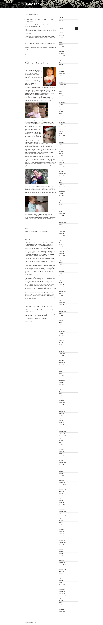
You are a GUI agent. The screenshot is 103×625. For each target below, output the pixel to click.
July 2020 (61, 177)
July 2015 (61, 277)
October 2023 (61, 106)
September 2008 (62, 435)
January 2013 (61, 329)
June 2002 (61, 602)
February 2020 (62, 186)
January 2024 (61, 100)
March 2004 (61, 555)
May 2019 (61, 206)
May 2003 (61, 578)
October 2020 (62, 171)
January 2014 (61, 304)
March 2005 (61, 529)
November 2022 (62, 124)
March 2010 (61, 400)
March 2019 (61, 211)
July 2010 (61, 391)
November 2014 (62, 289)
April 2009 (61, 420)
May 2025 (61, 66)
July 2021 (61, 151)
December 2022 (62, 122)
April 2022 (61, 131)
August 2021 (61, 149)
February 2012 (62, 353)
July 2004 (61, 546)
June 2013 (61, 318)
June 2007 (61, 469)
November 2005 (62, 511)
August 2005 (61, 518)
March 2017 (61, 249)
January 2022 (61, 137)
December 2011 (62, 358)
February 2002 (62, 611)
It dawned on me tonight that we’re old (38, 307)
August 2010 (61, 389)
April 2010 (61, 398)
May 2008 (61, 444)
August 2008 (61, 438)
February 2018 (62, 231)
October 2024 (61, 82)
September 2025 (62, 57)
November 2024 (62, 80)
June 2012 (61, 344)
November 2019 (62, 193)
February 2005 (62, 531)
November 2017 (62, 235)
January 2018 (61, 233)
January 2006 (61, 506)
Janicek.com (33, 4)
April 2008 (61, 446)
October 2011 (61, 360)
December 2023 (62, 102)
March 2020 (61, 184)
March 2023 (61, 115)
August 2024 (61, 86)
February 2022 (62, 135)
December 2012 (62, 331)
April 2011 (61, 373)
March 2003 (61, 582)
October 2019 (61, 195)
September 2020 (62, 173)
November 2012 (62, 333)
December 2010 (62, 380)
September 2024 (62, 84)
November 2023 (62, 104)
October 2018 (61, 220)
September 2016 (62, 257)
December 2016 (62, 255)
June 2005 (61, 522)
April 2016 (61, 262)
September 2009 (62, 411)
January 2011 (61, 377)
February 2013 (62, 326)
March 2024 (61, 95)
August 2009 (61, 413)
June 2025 (61, 64)
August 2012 (61, 340)
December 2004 (62, 535)
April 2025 (61, 69)
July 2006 (61, 493)
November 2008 (62, 431)
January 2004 (61, 560)
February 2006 (62, 504)
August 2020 (61, 175)
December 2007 (62, 455)
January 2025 (61, 75)
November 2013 (62, 306)
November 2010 (62, 382)
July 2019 (61, 202)
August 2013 (61, 313)
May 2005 (61, 524)
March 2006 (61, 502)
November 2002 (62, 591)
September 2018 (62, 222)
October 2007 (62, 460)
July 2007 (61, 466)
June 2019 (61, 204)
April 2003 (61, 580)
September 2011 (62, 362)
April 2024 (61, 93)
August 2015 (61, 275)
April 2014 (61, 300)
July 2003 (61, 573)
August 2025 (61, 60)
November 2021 (62, 142)
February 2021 (62, 162)
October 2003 (62, 566)
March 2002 (61, 609)
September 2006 (62, 489)
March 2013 (61, 324)
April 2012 (61, 349)
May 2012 (61, 346)
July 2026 (61, 37)
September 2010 (62, 386)
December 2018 (62, 217)
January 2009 (61, 426)
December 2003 (62, 562)
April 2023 (61, 113)
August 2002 (61, 598)
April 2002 (61, 606)
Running (60, 22)
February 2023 (62, 117)
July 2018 (61, 226)
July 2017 (61, 242)
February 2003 (62, 584)
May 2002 (61, 604)
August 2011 (61, 364)
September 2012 (62, 337)
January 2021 (61, 164)
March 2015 (61, 282)
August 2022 (61, 128)
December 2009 (62, 406)
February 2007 (62, 478)
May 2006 (61, 498)
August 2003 (61, 571)
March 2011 (61, 375)
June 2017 (61, 244)
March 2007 (61, 475)
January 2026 (61, 51)
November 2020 (62, 169)
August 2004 (61, 544)
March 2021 (61, 160)
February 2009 (62, 424)
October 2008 (62, 433)
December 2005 (62, 509)
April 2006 (61, 500)
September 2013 (62, 311)
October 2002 (62, 593)
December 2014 (62, 286)
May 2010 (61, 395)
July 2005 (61, 520)
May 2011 (61, 371)
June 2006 (61, 495)
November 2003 (62, 564)
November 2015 (62, 271)
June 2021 (61, 153)
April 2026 (61, 44)
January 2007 (61, 480)
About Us (61, 20)
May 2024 (61, 91)
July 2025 (61, 62)
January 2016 (61, 266)
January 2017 (61, 253)
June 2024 (61, 88)
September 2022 (62, 126)
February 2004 (62, 558)
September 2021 (62, 146)
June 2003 (61, 575)
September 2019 (62, 197)
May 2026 (61, 42)
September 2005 (62, 515)
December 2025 (62, 53)
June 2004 (61, 549)
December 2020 (62, 166)
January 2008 (61, 453)
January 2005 (61, 533)
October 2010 (61, 384)
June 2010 (61, 393)
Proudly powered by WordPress (30, 622)
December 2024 (62, 77)
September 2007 (62, 462)
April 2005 (61, 526)
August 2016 (61, 260)
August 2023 (61, 109)
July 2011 (61, 366)
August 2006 (61, 491)
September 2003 (62, 569)
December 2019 (62, 191)
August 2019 (61, 200)
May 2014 (61, 297)
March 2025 (61, 71)
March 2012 (61, 351)
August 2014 (61, 293)
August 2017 (61, 240)
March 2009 (61, 422)
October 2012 (61, 335)
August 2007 (61, 464)
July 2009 (61, 415)
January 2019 (61, 215)
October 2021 (61, 144)
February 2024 (62, 97)
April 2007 (61, 473)
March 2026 (61, 46)
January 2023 (61, 120)
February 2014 (62, 302)
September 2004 (62, 542)
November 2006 (62, 484)
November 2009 (62, 409)
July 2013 (61, 315)
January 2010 (61, 404)
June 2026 (61, 40)
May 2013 (61, 320)
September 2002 (62, 595)
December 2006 (62, 482)
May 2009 (61, 418)
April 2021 (61, 157)
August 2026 (61, 35)
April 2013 (61, 322)
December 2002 (62, 589)
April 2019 (61, 209)
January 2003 (61, 586)
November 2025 (62, 55)
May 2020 (61, 180)
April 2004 (61, 553)
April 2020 (61, 182)
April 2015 (61, 280)
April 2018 (61, 229)
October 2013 (61, 309)
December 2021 (62, 140)
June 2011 (61, 369)
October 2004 (62, 540)
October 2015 (61, 273)
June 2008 (61, 442)
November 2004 (62, 538)
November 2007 (62, 458)
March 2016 (61, 264)
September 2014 (62, 291)
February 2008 (62, 451)
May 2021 (61, 155)
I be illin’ (27, 240)
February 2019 (62, 213)
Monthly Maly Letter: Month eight (36, 63)
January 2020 (61, 189)
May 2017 (61, 246)
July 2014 (61, 295)
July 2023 (61, 111)
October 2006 (62, 486)
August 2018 (61, 224)
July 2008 (61, 440)
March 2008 (61, 449)
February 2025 (62, 73)
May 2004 (61, 551)
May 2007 (61, 471)
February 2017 (62, 251)
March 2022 (61, 133)
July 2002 (61, 600)
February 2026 (62, 48)
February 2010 (62, 402)
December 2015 (62, 269)
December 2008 (62, 429)
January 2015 (61, 284)
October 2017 (61, 237)
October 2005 (62, 513)
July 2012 (61, 342)
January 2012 (61, 355)
